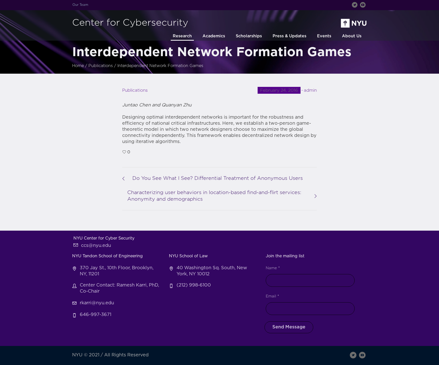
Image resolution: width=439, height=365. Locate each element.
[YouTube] (363, 5)
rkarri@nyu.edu (97, 303)
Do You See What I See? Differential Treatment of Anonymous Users (217, 178)
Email (272, 296)
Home (78, 66)
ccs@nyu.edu (96, 245)
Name (273, 268)
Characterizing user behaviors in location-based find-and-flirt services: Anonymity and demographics (214, 196)
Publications (100, 66)
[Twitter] (354, 5)
